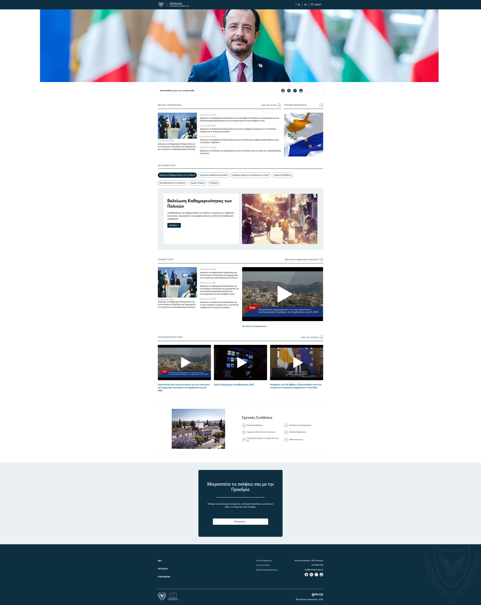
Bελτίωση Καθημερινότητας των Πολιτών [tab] (177, 175)
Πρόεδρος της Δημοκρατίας (300, 425)
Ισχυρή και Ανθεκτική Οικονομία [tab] (214, 175)
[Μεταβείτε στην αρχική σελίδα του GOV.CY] (162, 5)
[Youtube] (321, 574)
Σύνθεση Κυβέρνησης (297, 432)
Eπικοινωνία (245, 522)
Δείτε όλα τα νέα (268, 105)
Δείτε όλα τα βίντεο (309, 337)
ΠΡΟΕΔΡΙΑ (163, 569)
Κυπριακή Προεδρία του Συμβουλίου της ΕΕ (263, 439)
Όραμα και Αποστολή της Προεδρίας (261, 432)
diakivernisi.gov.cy (296, 440)
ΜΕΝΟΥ (317, 5)
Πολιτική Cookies (263, 565)
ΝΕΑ (160, 561)
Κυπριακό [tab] (214, 183)
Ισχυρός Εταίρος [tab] (197, 183)
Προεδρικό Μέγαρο (255, 425)
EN (305, 5)
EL (299, 5)
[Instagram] (316, 574)
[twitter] (289, 90)
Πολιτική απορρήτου (264, 561)
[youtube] (301, 90)
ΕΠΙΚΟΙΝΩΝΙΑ (164, 577)
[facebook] (283, 90)
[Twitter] (311, 574)
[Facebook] (306, 574)
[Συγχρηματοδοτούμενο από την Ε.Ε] (173, 596)
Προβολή (175, 225)
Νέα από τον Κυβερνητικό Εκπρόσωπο (301, 259)
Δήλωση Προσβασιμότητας (267, 570)
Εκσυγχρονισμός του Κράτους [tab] (172, 183)
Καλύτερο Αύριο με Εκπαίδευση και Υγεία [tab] (250, 175)
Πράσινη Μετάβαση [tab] (282, 175)
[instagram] (295, 90)
